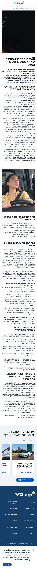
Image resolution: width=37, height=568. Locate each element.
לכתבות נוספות (26, 480)
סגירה (7, 564)
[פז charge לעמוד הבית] (18, 494)
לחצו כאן (17, 560)
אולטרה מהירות (20, 300)
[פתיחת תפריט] (34, 3)
